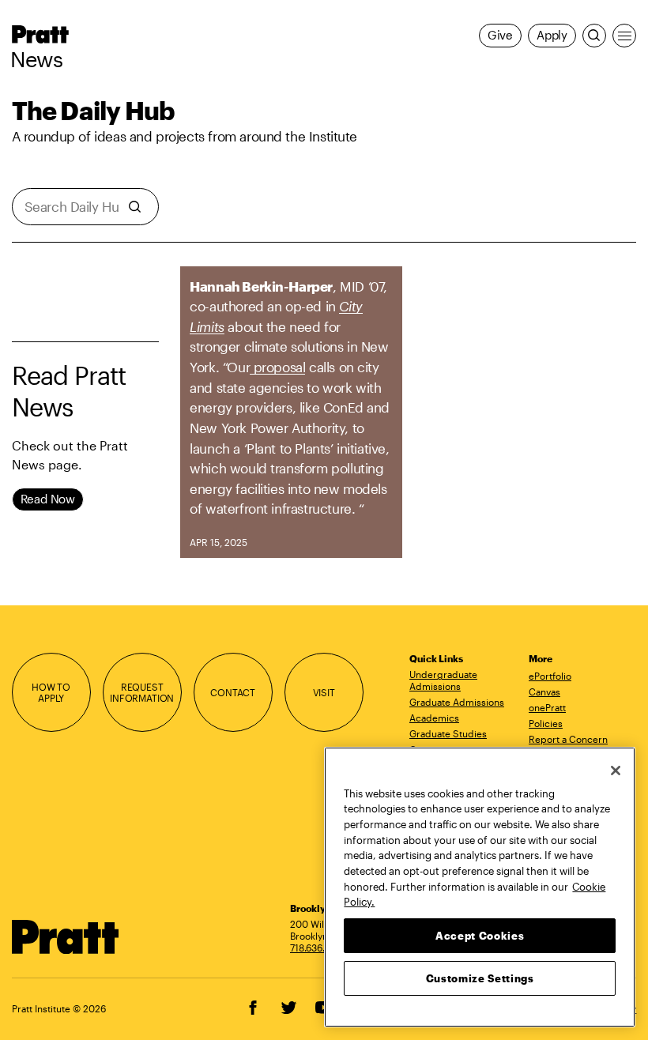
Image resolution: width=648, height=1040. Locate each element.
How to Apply (51, 692)
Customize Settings (480, 978)
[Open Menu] (624, 35)
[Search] (594, 35)
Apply (552, 35)
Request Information (142, 692)
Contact (232, 692)
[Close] (615, 770)
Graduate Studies (448, 733)
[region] (479, 887)
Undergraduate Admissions (443, 680)
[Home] (65, 937)
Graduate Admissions (456, 701)
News (36, 59)
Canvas (544, 691)
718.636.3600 (319, 947)
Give (500, 35)
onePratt (547, 707)
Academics (434, 717)
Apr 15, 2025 (218, 542)
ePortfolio (550, 675)
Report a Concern (568, 738)
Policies (546, 723)
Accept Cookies (479, 935)
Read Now (48, 499)
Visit (324, 692)
